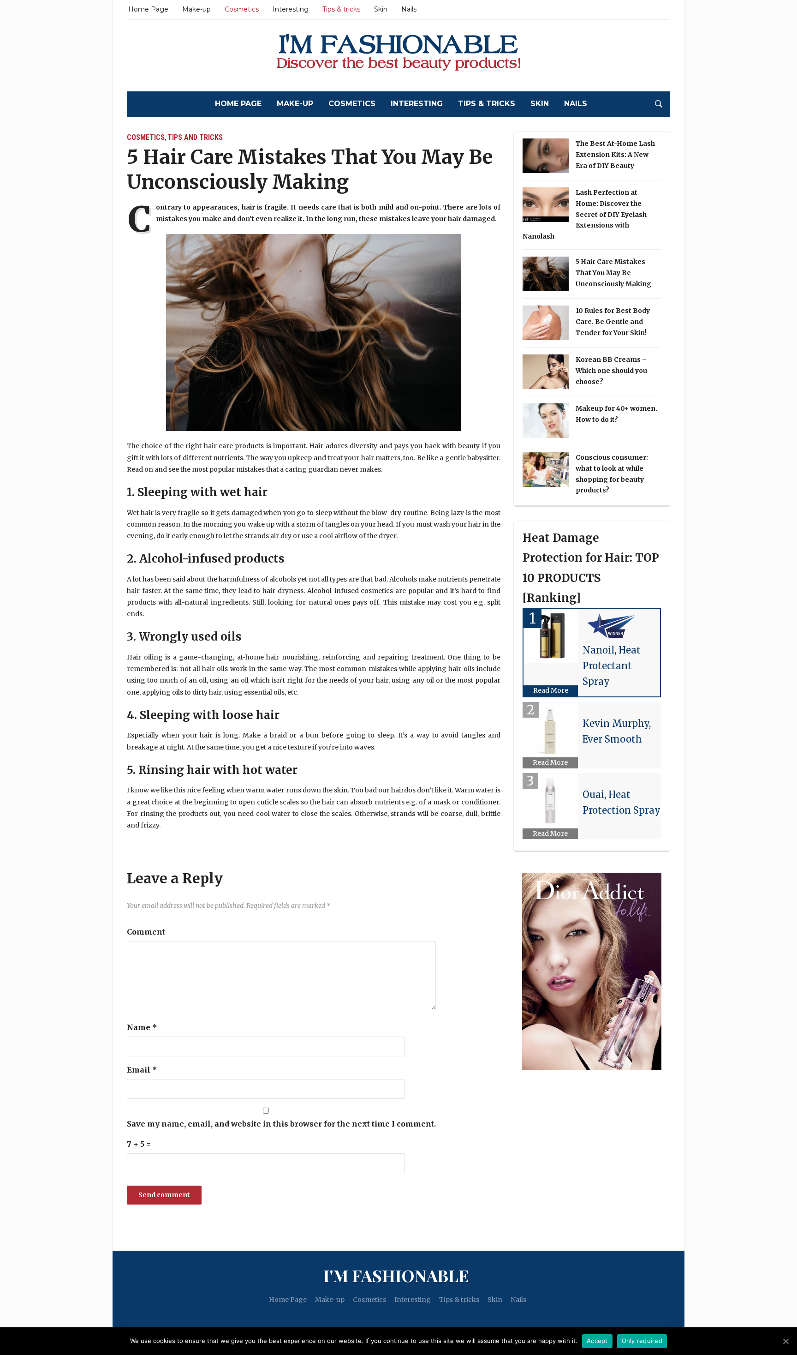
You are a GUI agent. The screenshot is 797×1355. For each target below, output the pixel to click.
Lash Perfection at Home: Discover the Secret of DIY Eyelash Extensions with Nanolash (585, 214)
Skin (380, 9)
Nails (408, 9)
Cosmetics (242, 9)
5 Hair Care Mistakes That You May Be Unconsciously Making (613, 273)
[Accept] (785, 1341)
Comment (146, 931)
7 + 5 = (139, 1144)
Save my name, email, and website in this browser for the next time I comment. (281, 1123)
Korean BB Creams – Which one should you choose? (611, 370)
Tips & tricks (341, 9)
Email (142, 1069)
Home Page (148, 9)
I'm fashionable (396, 1275)
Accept (597, 1340)
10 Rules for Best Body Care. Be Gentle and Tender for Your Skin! (613, 321)
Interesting (291, 9)
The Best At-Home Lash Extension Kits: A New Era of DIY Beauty (615, 154)
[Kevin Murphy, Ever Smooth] (550, 729)
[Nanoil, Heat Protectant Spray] (550, 636)
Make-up (196, 9)
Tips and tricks (195, 137)
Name (142, 1027)
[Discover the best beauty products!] (398, 55)
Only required (642, 1340)
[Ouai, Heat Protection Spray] (550, 800)
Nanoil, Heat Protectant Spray (612, 665)
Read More (550, 690)
